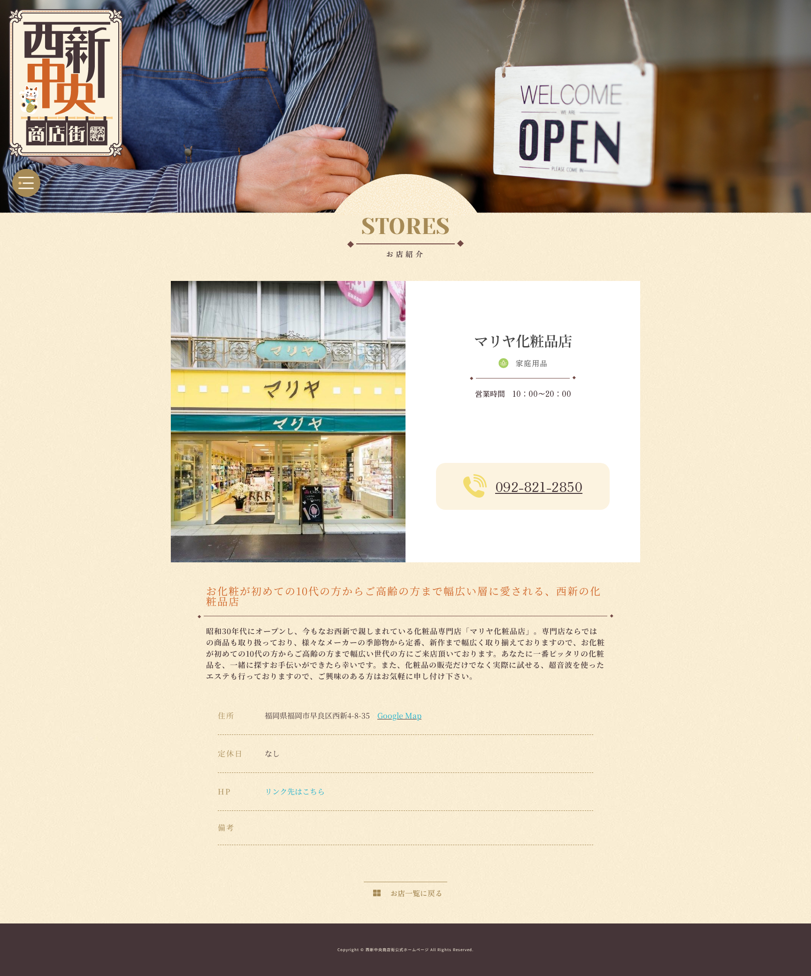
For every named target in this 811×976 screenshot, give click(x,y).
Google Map (399, 715)
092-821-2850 (538, 486)
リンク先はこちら (295, 791)
